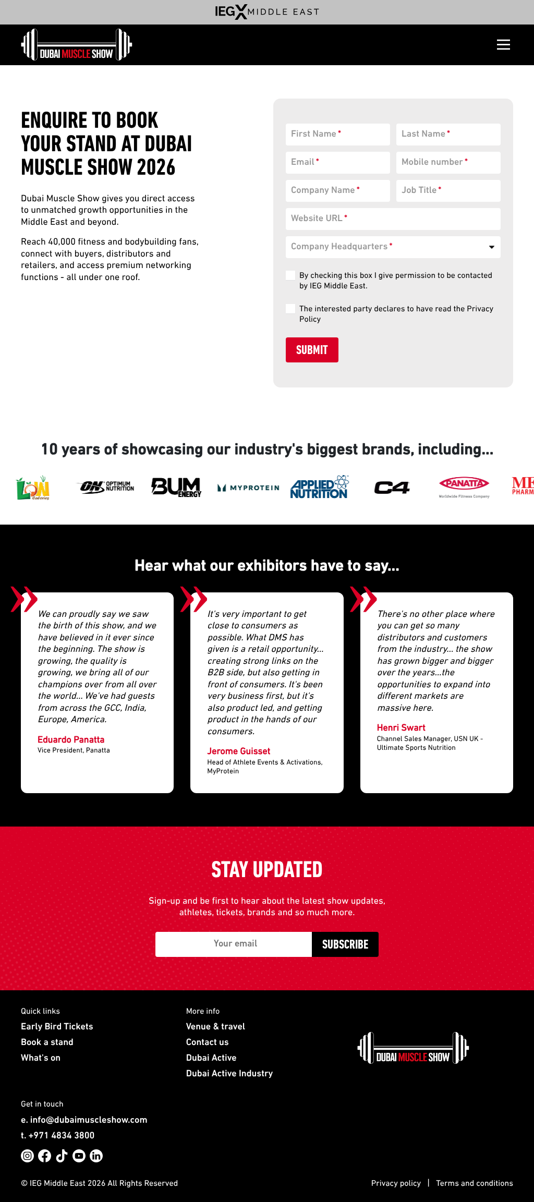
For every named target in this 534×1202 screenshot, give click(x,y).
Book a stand (47, 1043)
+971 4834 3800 (61, 1136)
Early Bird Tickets (57, 1027)
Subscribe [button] (345, 945)
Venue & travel (215, 1027)
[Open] (503, 45)
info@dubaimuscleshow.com (89, 1120)
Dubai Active (211, 1058)
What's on (40, 1058)
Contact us (207, 1043)
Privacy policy (396, 1184)
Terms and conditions (474, 1184)
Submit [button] (312, 351)
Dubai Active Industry (229, 1074)
